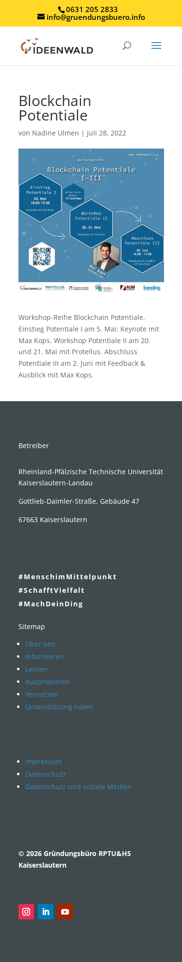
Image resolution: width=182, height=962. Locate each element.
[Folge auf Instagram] (26, 911)
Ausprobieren (47, 681)
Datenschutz (45, 774)
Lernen (36, 669)
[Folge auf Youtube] (65, 911)
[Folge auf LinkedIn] (45, 911)
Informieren (44, 656)
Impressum (43, 761)
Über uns (40, 643)
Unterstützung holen (59, 706)
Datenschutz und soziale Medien (78, 786)
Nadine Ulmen (55, 132)
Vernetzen (41, 694)
